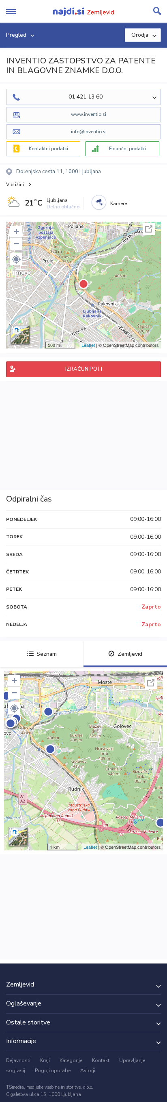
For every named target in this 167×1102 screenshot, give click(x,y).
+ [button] (16, 232)
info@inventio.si (89, 131)
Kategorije (71, 1060)
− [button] (16, 244)
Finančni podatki (127, 148)
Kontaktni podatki (48, 148)
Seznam (46, 654)
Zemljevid (130, 654)
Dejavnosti (18, 1060)
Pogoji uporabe (53, 1070)
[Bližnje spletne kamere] (99, 202)
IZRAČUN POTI (83, 369)
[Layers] (20, 335)
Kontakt (100, 1060)
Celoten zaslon (149, 229)
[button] (16, 259)
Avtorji (87, 1070)
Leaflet (88, 345)
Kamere (118, 203)
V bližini (15, 184)
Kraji (45, 1060)
